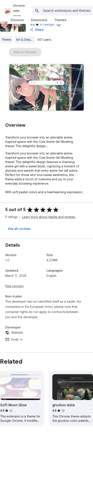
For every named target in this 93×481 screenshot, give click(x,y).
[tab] (17, 20)
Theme (6, 40)
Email (14, 339)
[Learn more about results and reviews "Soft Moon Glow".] (11, 410)
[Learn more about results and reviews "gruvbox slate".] (63, 410)
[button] (46, 87)
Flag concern (14, 286)
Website (17, 333)
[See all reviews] (19, 229)
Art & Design (25, 40)
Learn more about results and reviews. (49, 217)
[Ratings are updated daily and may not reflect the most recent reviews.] (58, 24)
